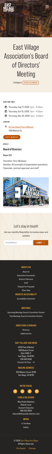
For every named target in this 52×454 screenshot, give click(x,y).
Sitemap (32, 448)
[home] (8, 7)
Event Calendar (30, 83)
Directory (26, 330)
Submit (39, 242)
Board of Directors (26, 279)
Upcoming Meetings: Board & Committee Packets (26, 312)
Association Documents (26, 275)
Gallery (26, 427)
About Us (26, 272)
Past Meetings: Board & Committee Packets (26, 316)
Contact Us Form (24, 362)
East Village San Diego (29, 440)
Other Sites (26, 290)
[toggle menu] (47, 6)
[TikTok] (30, 391)
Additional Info (26, 333)
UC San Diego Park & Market (21, 127)
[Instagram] (22, 391)
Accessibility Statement (26, 299)
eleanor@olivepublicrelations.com (26, 413)
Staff (26, 283)
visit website (11, 137)
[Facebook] (15, 391)
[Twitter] (37, 391)
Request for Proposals (26, 286)
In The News (26, 423)
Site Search (21, 448)
